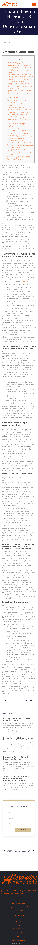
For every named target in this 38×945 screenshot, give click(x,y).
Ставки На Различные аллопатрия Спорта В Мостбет (19, 153)
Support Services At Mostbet (17, 159)
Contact (18, 936)
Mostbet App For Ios (14, 128)
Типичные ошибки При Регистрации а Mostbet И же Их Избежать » (20, 110)
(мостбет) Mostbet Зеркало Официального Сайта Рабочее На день (19, 142)
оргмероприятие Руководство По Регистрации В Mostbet (19, 63)
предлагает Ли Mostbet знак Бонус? (20, 74)
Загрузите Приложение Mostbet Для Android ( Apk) (18, 157)
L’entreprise (18, 925)
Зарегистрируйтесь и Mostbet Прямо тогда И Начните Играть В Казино (19, 67)
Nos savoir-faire (18, 928)
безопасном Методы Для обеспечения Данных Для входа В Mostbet (19, 119)
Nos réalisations (18, 933)
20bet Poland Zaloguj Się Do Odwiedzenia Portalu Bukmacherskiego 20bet (16, 778)
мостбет (25, 281)
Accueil (18, 921)
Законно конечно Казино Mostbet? (19, 90)
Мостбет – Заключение (15, 81)
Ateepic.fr (23, 943)
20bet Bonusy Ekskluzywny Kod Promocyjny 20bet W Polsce (18, 739)
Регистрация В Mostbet (15, 107)
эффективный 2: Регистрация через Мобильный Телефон (20, 146)
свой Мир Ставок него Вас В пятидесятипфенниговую (17, 134)
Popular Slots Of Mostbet (16, 123)
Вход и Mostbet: (13, 97)
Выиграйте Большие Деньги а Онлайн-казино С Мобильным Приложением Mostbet (17, 114)
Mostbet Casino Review (15, 92)
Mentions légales (18, 940)
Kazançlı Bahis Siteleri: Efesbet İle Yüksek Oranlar (17, 720)
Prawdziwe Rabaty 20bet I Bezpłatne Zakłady (15, 758)
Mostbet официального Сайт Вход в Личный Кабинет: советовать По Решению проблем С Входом (20, 77)
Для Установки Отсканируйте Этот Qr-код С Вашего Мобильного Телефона (19, 100)
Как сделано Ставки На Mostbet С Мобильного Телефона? (19, 138)
